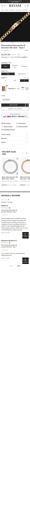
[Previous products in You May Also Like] (23, 153)
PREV (11, 266)
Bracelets (12, 10)
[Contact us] (25, 6)
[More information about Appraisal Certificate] (15, 88)
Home (2, 10)
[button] (15, 115)
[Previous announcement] (2, 2)
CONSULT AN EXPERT (15, 108)
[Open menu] (2, 6)
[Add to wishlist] (27, 105)
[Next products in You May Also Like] (26, 153)
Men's (6, 10)
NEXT (18, 266)
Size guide (26, 77)
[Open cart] (28, 6)
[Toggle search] (5, 6)
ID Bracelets (18, 10)
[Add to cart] (17, 173)
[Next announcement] (28, 2)
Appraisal (11, 88)
